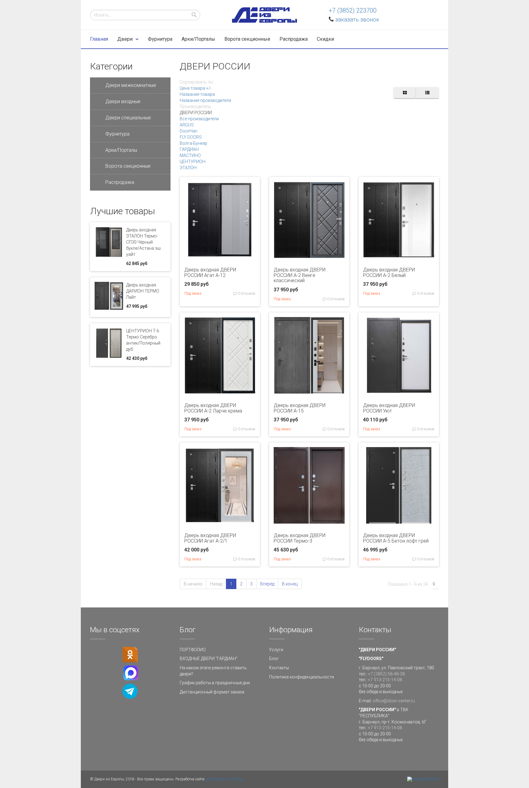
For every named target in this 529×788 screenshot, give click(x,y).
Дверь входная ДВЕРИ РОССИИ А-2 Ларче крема (213, 408)
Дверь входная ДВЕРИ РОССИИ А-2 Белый (389, 272)
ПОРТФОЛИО (193, 649)
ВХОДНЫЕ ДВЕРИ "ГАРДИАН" (209, 658)
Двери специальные (128, 118)
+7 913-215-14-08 (385, 679)
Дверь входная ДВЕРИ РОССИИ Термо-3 (299, 538)
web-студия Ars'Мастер (224, 779)
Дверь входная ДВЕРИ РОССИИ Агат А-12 (210, 272)
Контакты (279, 667)
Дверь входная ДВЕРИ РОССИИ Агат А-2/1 (210, 538)
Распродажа (294, 39)
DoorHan (188, 131)
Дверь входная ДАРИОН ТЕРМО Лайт (142, 291)
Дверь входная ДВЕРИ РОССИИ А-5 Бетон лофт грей (396, 538)
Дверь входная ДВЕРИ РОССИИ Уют (389, 408)
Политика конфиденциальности (301, 676)
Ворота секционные (247, 39)
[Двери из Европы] (264, 15)
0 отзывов (246, 293)
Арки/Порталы (198, 39)
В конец (290, 583)
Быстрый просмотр (220, 253)
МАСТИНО (190, 155)
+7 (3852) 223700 (353, 10)
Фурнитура (160, 39)
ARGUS (187, 124)
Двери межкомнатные (130, 85)
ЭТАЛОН (188, 167)
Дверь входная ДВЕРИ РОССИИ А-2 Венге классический (299, 275)
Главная (99, 39)
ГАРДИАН (189, 149)
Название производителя (205, 100)
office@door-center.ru (394, 700)
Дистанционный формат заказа (212, 691)
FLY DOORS (191, 137)
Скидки (325, 39)
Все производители (199, 118)
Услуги (276, 649)
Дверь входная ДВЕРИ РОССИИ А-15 (299, 408)
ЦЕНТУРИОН (192, 161)
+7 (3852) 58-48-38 (386, 673)
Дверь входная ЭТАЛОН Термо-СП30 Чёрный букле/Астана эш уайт (143, 242)
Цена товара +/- (196, 88)
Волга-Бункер (193, 143)
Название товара (197, 94)
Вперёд (267, 583)
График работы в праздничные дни (215, 682)
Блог (274, 658)
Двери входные (123, 101)
